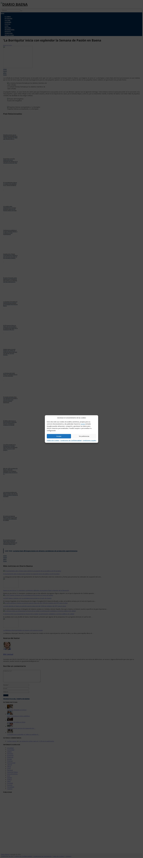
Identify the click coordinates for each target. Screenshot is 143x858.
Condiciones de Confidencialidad (71, 440)
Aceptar (58, 436)
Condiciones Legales (89, 440)
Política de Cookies (53, 440)
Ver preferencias (84, 436)
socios (83, 424)
